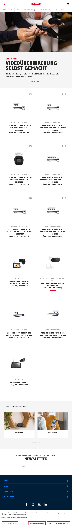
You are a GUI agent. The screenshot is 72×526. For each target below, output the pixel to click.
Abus (6, 481)
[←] (32, 442)
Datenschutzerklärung (13, 517)
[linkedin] (45, 504)
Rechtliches (9, 497)
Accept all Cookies (37, 523)
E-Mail (23, 466)
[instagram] (33, 504)
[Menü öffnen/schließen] (68, 3)
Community (8, 491)
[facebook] (26, 504)
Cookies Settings (10, 523)
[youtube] (39, 504)
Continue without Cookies (58, 523)
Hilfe (6, 486)
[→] (39, 442)
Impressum (24, 517)
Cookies (4, 517)
